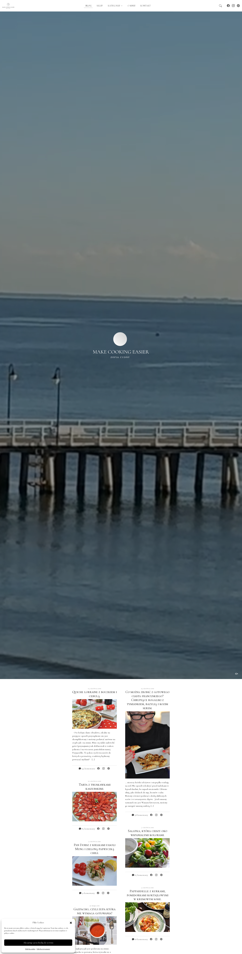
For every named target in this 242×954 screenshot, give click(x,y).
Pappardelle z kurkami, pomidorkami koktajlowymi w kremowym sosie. (147, 895)
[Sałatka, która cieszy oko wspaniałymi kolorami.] (147, 852)
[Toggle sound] (236, 673)
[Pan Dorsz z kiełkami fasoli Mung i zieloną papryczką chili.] (94, 870)
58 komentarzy (141, 815)
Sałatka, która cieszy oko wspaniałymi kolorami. (147, 833)
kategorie (114, 5)
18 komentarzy (141, 939)
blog (88, 5)
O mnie (131, 5)
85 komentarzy (88, 828)
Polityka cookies (30, 949)
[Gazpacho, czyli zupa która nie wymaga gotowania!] (94, 930)
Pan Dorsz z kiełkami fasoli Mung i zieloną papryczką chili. (94, 849)
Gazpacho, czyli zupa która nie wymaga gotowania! (95, 911)
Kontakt (145, 5)
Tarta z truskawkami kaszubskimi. (94, 787)
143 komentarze (88, 768)
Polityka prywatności (43, 949)
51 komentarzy (88, 893)
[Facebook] (228, 6)
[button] (70, 922)
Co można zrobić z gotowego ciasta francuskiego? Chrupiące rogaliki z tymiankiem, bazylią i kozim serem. (147, 700)
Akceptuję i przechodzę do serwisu (38, 942)
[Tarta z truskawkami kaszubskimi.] (94, 806)
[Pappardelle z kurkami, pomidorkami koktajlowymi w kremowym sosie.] (147, 917)
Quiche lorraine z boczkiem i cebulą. (94, 694)
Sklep (99, 5)
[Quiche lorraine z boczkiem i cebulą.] (94, 713)
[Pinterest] (238, 6)
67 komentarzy (141, 875)
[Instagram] (233, 6)
